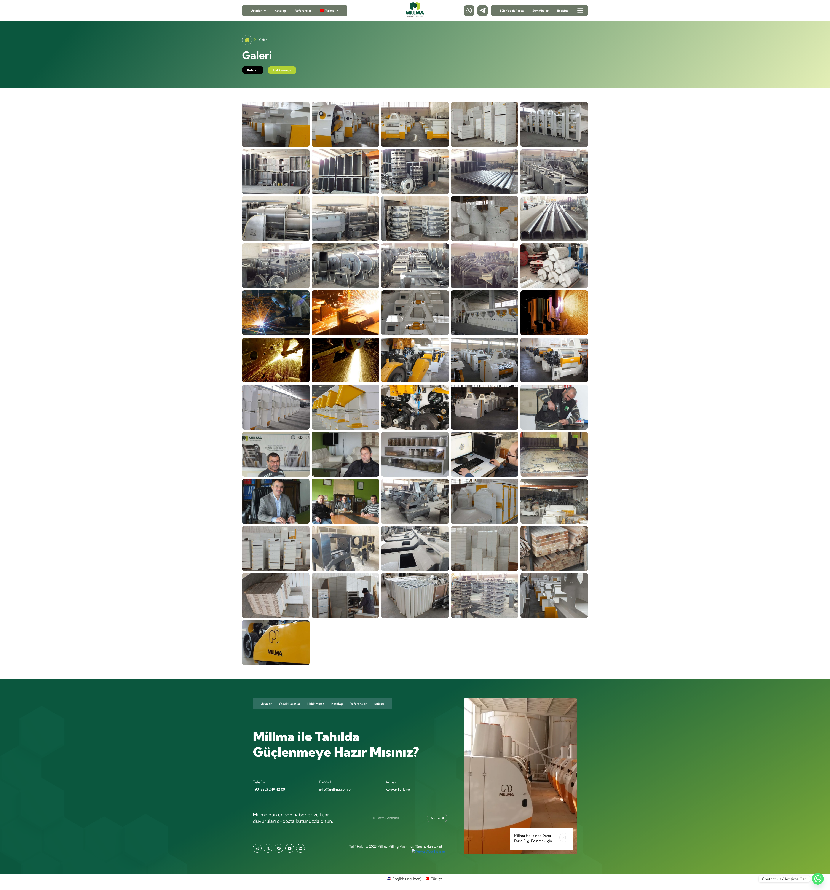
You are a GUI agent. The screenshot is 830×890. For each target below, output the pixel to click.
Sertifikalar (540, 11)
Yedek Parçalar (289, 704)
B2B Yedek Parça (512, 11)
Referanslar (303, 11)
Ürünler (256, 11)
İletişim (562, 11)
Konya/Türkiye (397, 789)
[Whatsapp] (818, 879)
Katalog (280, 11)
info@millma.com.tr (335, 789)
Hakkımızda (315, 704)
